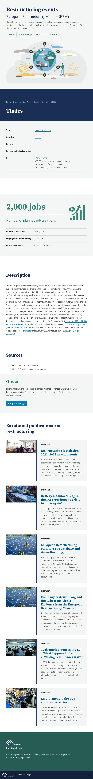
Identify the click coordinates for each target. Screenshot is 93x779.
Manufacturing (41, 158)
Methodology (25, 34)
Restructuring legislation (19, 757)
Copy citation (14, 403)
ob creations (25, 330)
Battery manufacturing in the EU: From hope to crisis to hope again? (60, 499)
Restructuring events (15, 102)
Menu (89, 775)
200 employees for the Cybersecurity (23, 327)
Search (39, 34)
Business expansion (43, 130)
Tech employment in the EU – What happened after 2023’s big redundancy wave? (62, 653)
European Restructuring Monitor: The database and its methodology (60, 548)
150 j (18, 330)
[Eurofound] (14, 742)
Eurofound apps (14, 748)
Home (11, 34)
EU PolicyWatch (15, 754)
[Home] (46, 62)
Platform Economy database (36, 754)
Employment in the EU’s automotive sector (58, 700)
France (30, 102)
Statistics (52, 34)
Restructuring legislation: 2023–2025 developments (60, 452)
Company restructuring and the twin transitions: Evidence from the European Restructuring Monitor (61, 602)
